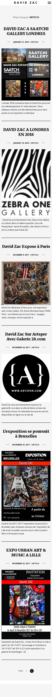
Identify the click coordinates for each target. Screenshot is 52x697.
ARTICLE (34, 42)
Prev (20, 671)
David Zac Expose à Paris (26, 246)
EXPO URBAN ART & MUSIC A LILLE (26, 552)
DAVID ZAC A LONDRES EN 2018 (26, 132)
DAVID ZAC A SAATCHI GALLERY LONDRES (26, 31)
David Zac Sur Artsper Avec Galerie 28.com (26, 336)
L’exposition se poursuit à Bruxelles (26, 434)
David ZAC (26, 3)
